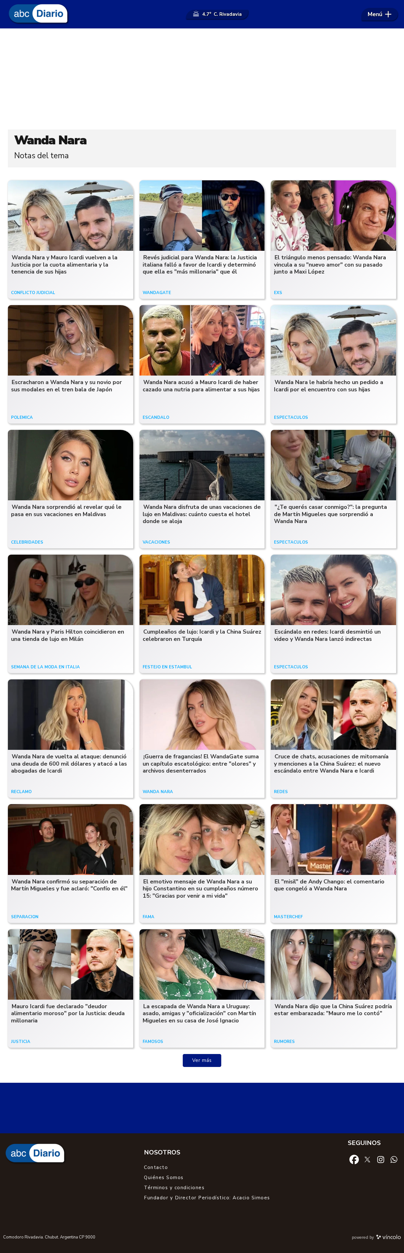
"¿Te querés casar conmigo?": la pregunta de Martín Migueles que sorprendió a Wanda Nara (330, 514)
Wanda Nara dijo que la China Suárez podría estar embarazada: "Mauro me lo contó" (333, 1010)
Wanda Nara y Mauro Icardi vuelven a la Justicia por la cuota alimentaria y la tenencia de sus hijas (64, 264)
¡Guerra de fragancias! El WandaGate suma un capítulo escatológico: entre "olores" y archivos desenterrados (201, 763)
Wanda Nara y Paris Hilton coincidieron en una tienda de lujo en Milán (67, 635)
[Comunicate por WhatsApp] (394, 1159)
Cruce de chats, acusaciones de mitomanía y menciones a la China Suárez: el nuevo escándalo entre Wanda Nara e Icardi (331, 763)
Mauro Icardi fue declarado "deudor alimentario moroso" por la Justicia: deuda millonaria (68, 1013)
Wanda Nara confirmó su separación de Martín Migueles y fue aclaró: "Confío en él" (69, 885)
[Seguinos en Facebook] (354, 1159)
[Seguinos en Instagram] (380, 1159)
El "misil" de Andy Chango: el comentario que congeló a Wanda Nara (329, 885)
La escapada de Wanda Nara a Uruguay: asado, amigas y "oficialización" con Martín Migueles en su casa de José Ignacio (199, 1013)
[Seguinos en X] (367, 1159)
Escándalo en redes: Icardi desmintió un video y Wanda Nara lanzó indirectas (327, 635)
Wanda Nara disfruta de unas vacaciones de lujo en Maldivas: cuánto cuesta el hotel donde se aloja (202, 514)
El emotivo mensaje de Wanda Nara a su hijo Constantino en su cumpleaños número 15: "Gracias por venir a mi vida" (200, 889)
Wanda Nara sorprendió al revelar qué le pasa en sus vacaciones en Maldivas (66, 510)
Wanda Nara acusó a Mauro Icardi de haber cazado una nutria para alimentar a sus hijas (201, 385)
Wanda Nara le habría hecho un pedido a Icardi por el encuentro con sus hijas (328, 385)
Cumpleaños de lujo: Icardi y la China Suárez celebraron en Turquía (202, 635)
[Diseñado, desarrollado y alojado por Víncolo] (388, 1238)
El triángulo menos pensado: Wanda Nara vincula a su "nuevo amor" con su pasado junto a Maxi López (330, 264)
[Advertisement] (202, 79)
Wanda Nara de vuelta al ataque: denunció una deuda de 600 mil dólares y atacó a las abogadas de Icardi (69, 763)
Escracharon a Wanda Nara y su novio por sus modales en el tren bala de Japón (66, 385)
